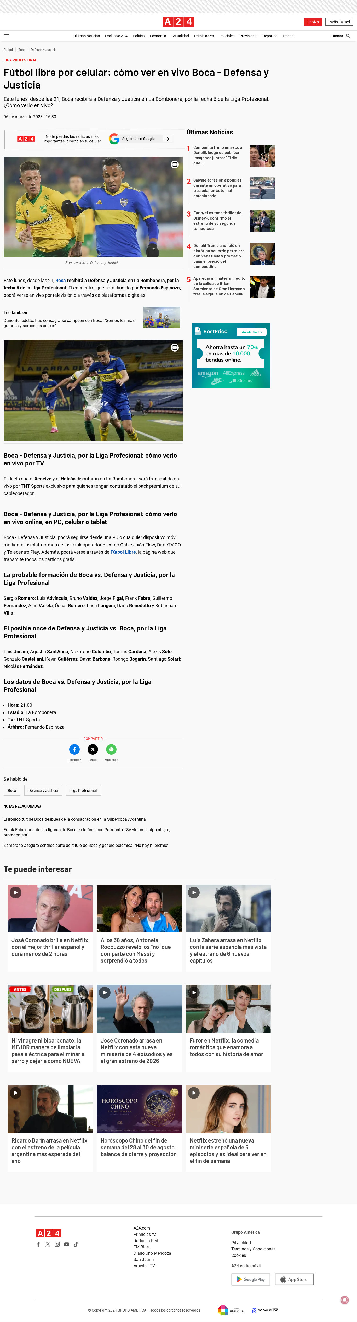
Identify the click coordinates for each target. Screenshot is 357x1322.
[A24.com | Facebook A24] (38, 1244)
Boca (21, 50)
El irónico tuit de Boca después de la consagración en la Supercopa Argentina (75, 819)
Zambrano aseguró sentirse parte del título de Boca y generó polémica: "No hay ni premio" (86, 845)
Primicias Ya (204, 36)
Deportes (270, 36)
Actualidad (180, 36)
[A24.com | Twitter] (47, 1244)
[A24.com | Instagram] (57, 1244)
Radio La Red (339, 22)
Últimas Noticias (86, 36)
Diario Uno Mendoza (152, 1253)
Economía (158, 36)
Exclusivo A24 (116, 36)
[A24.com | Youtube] (66, 1244)
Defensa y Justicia (44, 50)
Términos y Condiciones (253, 1249)
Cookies (238, 1255)
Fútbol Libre (123, 552)
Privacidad (241, 1242)
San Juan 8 (144, 1259)
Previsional (248, 36)
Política (139, 36)
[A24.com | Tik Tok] (76, 1244)
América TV (144, 1265)
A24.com (142, 1228)
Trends (288, 36)
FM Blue (141, 1246)
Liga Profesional (83, 790)
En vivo (313, 22)
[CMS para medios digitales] (261, 1310)
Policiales (226, 36)
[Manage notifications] (345, 1300)
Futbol (8, 50)
